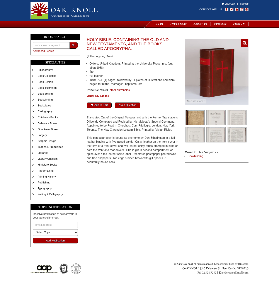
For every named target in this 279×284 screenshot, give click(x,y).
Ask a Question (127, 105)
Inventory (178, 24)
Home (159, 24)
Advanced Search (43, 51)
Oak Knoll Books (80, 15)
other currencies (120, 90)
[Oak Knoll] (83, 10)
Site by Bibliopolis (239, 264)
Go (73, 45)
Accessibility (221, 264)
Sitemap (244, 3)
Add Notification (55, 240)
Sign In (239, 24)
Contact (220, 24)
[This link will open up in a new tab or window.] (246, 9)
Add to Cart (101, 105)
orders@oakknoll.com (235, 272)
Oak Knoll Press (60, 15)
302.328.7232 (208, 272)
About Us (200, 24)
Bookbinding (195, 156)
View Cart (230, 3)
